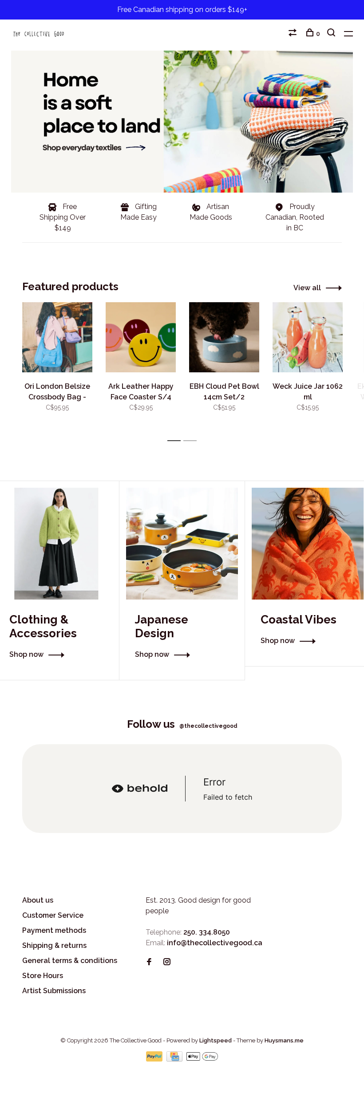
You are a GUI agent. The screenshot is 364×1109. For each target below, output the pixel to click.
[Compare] (294, 33)
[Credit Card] (175, 1059)
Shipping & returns (54, 945)
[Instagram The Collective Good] (166, 962)
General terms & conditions (69, 960)
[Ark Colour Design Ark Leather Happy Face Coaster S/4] (141, 337)
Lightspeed (215, 1040)
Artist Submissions (54, 991)
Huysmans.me (284, 1040)
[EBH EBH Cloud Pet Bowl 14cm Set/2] (224, 337)
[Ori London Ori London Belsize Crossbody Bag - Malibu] (57, 337)
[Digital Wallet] (202, 1059)
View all (307, 288)
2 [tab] (192, 441)
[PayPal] (155, 1059)
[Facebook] (149, 962)
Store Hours (42, 975)
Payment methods (54, 930)
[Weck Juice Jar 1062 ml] (308, 337)
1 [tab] (176, 441)
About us (37, 900)
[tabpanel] (57, 367)
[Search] (332, 33)
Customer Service (52, 915)
